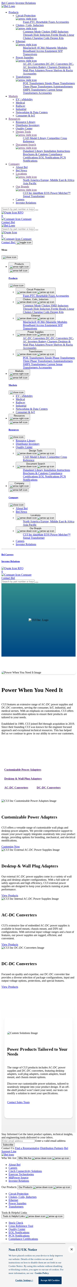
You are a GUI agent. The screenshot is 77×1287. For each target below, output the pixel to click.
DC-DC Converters (57, 63)
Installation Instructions (57, 151)
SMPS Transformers (35, 89)
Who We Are (25, 1158)
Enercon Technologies (21, 1174)
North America (31, 180)
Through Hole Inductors (37, 34)
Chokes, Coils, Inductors (23, 1196)
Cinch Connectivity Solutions (25, 1171)
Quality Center (17, 1229)
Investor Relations (25, 2)
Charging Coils (41, 38)
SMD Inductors (59, 31)
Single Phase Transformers (60, 83)
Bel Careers (8, 2)
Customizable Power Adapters (22, 769)
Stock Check (16, 1222)
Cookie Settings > (24, 1280)
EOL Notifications (49, 157)
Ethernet (13, 1200)
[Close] (9, 257)
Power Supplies (17, 1203)
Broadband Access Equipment (40, 51)
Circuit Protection (18, 1193)
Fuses (26, 21)
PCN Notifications (19, 1235)
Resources (14, 118)
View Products (9, 895)
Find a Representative (27, 1148)
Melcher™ (64, 193)
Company (14, 163)
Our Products (26, 1187)
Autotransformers (63, 86)
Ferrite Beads (59, 34)
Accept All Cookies (50, 1280)
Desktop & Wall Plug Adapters (23, 778)
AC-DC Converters (34, 63)
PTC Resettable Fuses (43, 21)
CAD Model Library (35, 138)
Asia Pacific (30, 183)
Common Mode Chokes (37, 31)
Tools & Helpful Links (14, 1216)
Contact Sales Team (18, 1102)
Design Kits (57, 38)
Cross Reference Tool (21, 1225)
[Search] (36, 209)
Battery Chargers (48, 67)
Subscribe (8, 1144)
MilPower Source (18, 1177)
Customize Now (10, 846)
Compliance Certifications (23, 1238)
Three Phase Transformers (38, 86)
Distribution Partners (51, 1148)
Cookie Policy (42, 1273)
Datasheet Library (33, 151)
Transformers (16, 1206)
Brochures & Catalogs (36, 154)
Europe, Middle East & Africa (57, 180)
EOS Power (51, 193)
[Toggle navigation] (24, 243)
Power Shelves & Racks (59, 70)
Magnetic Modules (56, 47)
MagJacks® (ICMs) (34, 47)
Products (13, 12)
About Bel (14, 1164)
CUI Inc (28, 193)
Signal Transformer (34, 196)
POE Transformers (34, 83)
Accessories (62, 21)
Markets (13, 96)
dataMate (38, 193)
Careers (13, 1167)
